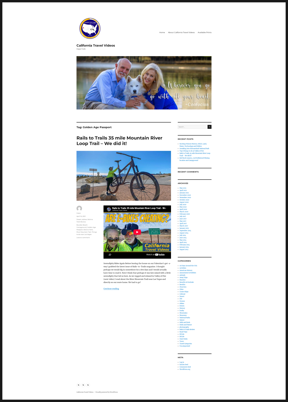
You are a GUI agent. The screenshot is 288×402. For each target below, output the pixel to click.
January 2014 (184, 247)
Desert (78, 219)
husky (182, 311)
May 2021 (183, 188)
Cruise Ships (184, 292)
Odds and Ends (185, 322)
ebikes (84, 219)
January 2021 (184, 193)
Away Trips (184, 277)
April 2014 (183, 242)
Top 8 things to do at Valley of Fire (192, 151)
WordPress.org (185, 369)
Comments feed (185, 367)
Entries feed (184, 365)
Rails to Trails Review (187, 329)
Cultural (182, 294)
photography (184, 327)
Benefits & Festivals (187, 282)
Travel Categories (186, 344)
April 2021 (183, 190)
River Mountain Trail (83, 232)
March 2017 (184, 226)
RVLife (182, 334)
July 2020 (183, 205)
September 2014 (185, 231)
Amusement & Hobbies (188, 273)
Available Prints (205, 32)
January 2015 (184, 228)
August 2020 (184, 202)
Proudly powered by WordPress (107, 392)
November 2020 (185, 197)
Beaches (183, 280)
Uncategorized (185, 346)
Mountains (183, 313)
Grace (78, 213)
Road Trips (183, 332)
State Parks (184, 339)
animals (182, 275)
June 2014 (183, 238)
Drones (182, 301)
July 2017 (183, 216)
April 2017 (183, 223)
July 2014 (183, 235)
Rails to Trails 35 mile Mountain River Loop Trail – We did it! (119, 140)
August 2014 (184, 233)
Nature (182, 320)
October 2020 (184, 200)
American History (186, 270)
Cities (181, 289)
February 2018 (185, 214)
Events (182, 306)
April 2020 (183, 209)
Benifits (182, 285)
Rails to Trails (88, 230)
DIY (181, 299)
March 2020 (184, 212)
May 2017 (183, 221)
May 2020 (183, 207)
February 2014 (185, 245)
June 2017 (183, 219)
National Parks (185, 318)
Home (162, 32)
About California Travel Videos (181, 32)
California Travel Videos (95, 45)
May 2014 (183, 240)
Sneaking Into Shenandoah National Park (194, 149)
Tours (182, 341)
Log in (182, 362)
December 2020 (185, 195)
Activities (183, 268)
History (182, 308)
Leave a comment (83, 237)
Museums (183, 315)
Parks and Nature (186, 325)
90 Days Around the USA (188, 266)
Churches (183, 287)
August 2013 (184, 249)
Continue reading (111, 288)
